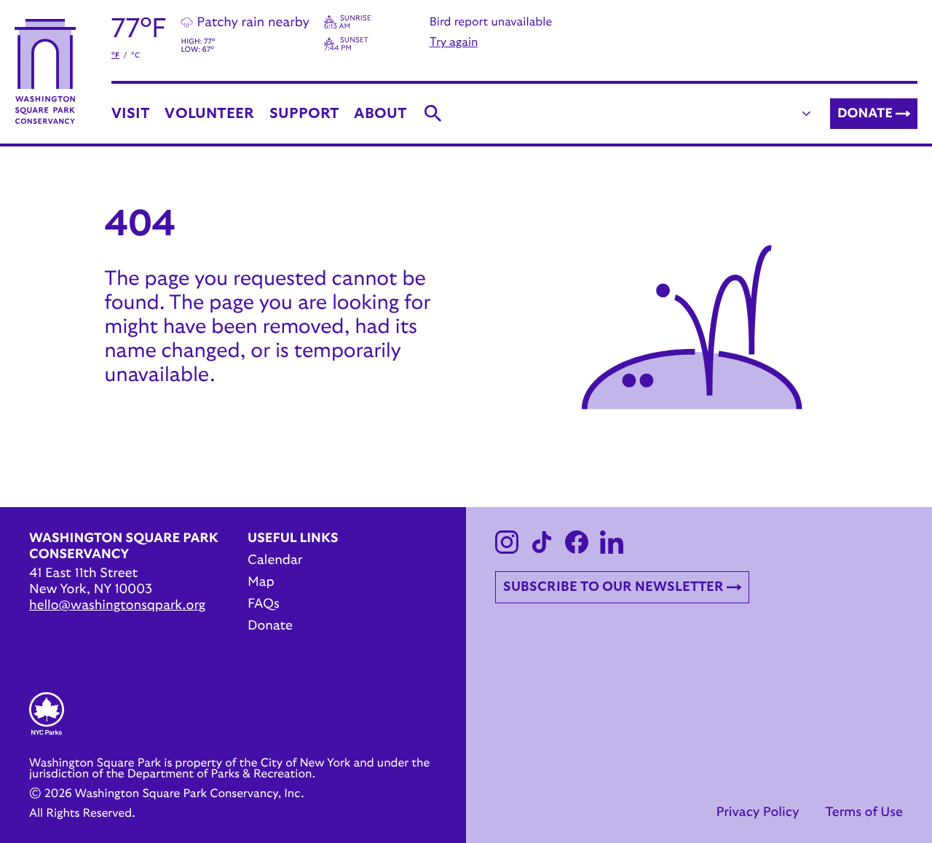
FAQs (264, 604)
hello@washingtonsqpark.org (117, 605)
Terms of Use (864, 812)
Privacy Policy (757, 812)
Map (261, 582)
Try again (454, 42)
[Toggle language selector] (807, 113)
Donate (865, 113)
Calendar (275, 560)
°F (115, 55)
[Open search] (433, 113)
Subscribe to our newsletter (613, 587)
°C (135, 55)
